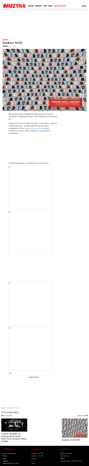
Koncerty (38, 6)
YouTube (33, 458)
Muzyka (31, 6)
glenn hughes (17, 407)
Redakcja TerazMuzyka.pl (9, 453)
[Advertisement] (44, 24)
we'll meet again (8, 407)
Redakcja (5, 46)
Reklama (5, 456)
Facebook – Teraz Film (37, 456)
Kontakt (4, 458)
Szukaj (84, 6)
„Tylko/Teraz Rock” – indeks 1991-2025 (71, 461)
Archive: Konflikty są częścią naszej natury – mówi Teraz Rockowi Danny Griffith (14, 437)
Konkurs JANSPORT (71, 439)
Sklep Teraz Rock (60, 6)
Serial (50, 6)
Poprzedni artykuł (7, 415)
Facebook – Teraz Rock (37, 453)
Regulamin (5, 461)
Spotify (33, 463)
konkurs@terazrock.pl (33, 128)
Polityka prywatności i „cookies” (11, 463)
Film (45, 6)
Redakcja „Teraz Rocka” (66, 453)
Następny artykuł (81, 415)
